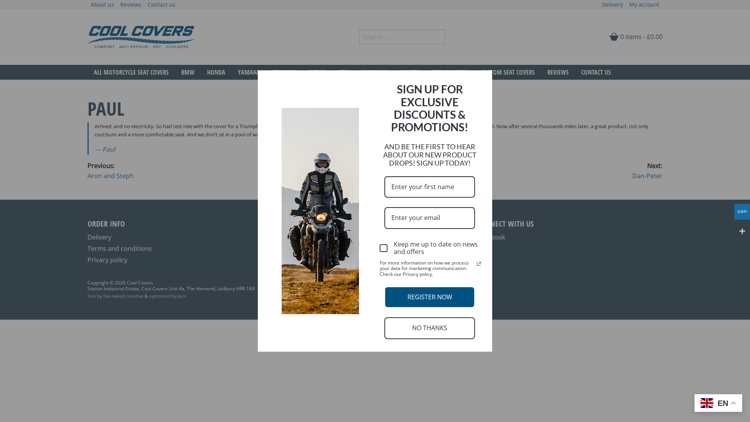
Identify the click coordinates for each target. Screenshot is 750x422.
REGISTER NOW (429, 297)
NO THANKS (429, 328)
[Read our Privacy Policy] (479, 263)
